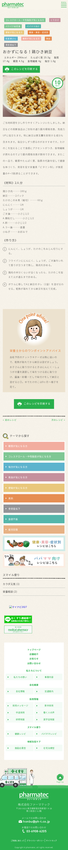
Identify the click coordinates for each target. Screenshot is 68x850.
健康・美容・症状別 (38, 32)
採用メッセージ (20, 705)
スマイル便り (34, 727)
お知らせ (33, 658)
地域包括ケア (34, 741)
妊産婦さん (11, 38)
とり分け (55, 20)
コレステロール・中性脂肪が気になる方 (25, 20)
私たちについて (34, 670)
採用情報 (33, 699)
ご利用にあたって (18, 840)
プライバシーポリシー (35, 840)
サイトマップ (51, 840)
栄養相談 (8, 591)
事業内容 (49, 677)
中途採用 (20, 712)
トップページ (34, 649)
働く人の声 (49, 712)
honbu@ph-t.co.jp (36, 821)
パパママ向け (33, 26)
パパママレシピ (49, 733)
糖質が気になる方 (31, 38)
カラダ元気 (9, 584)
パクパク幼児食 (13, 26)
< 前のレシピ (10, 420)
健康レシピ (20, 733)
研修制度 (20, 719)
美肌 (48, 38)
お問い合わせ (34, 663)
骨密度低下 (11, 44)
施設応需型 (20, 748)
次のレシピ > (58, 420)
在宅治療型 (49, 748)
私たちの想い (20, 677)
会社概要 (33, 684)
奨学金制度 (49, 719)
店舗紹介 (33, 654)
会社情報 (20, 691)
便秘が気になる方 (14, 32)
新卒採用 (49, 705)
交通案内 (49, 691)
